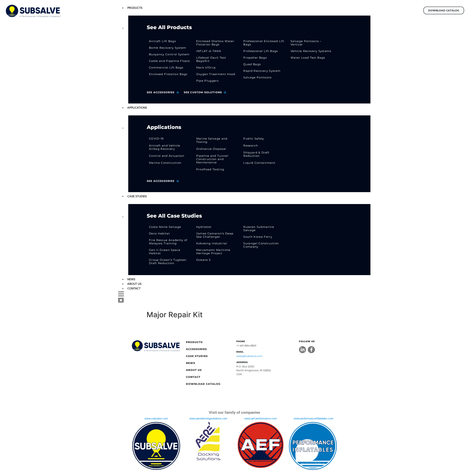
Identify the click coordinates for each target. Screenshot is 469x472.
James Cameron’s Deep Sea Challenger (215, 235)
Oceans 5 (203, 260)
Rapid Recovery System (261, 71)
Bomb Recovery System (167, 47)
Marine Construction (165, 162)
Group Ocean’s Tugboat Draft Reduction (168, 261)
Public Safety (253, 138)
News (131, 279)
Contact (134, 288)
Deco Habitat (159, 233)
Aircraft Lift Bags (162, 41)
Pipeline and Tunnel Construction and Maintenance (212, 159)
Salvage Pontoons (257, 77)
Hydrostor (204, 227)
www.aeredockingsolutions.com (208, 418)
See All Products (169, 27)
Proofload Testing (210, 169)
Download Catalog (203, 384)
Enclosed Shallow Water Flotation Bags (215, 42)
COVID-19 (156, 138)
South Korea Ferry (257, 236)
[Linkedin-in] (302, 349)
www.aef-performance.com (260, 418)
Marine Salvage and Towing (212, 140)
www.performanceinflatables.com (313, 418)
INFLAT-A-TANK (208, 51)
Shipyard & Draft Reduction (256, 154)
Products (134, 8)
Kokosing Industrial (211, 243)
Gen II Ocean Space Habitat (164, 251)
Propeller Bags (255, 57)
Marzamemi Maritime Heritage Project (213, 251)
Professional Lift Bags (260, 51)
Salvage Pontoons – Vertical (306, 42)
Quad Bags (252, 64)
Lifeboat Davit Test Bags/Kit (211, 59)
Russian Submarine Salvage (258, 228)
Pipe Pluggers (207, 80)
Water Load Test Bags (308, 57)
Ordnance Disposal (211, 149)
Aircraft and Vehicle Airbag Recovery (164, 147)
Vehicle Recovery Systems (311, 51)
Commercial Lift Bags (166, 67)
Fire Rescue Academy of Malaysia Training (168, 241)
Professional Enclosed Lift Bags (263, 42)
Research (250, 145)
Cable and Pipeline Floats (169, 61)
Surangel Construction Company (261, 245)
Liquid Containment (259, 162)
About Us (134, 284)
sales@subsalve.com (249, 356)
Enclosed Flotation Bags (168, 74)
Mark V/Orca (206, 67)
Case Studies (137, 196)
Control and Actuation (166, 156)
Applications (137, 108)
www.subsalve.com (156, 418)
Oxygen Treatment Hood (215, 74)
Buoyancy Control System (169, 54)
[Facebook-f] (311, 349)
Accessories (196, 349)
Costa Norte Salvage (165, 227)
